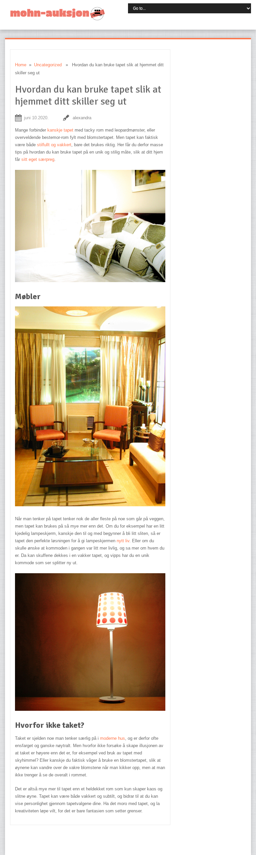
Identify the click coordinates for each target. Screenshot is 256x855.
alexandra (82, 117)
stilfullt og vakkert (54, 144)
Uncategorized (48, 64)
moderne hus (112, 738)
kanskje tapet (60, 130)
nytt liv (123, 540)
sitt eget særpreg (37, 159)
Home (20, 64)
